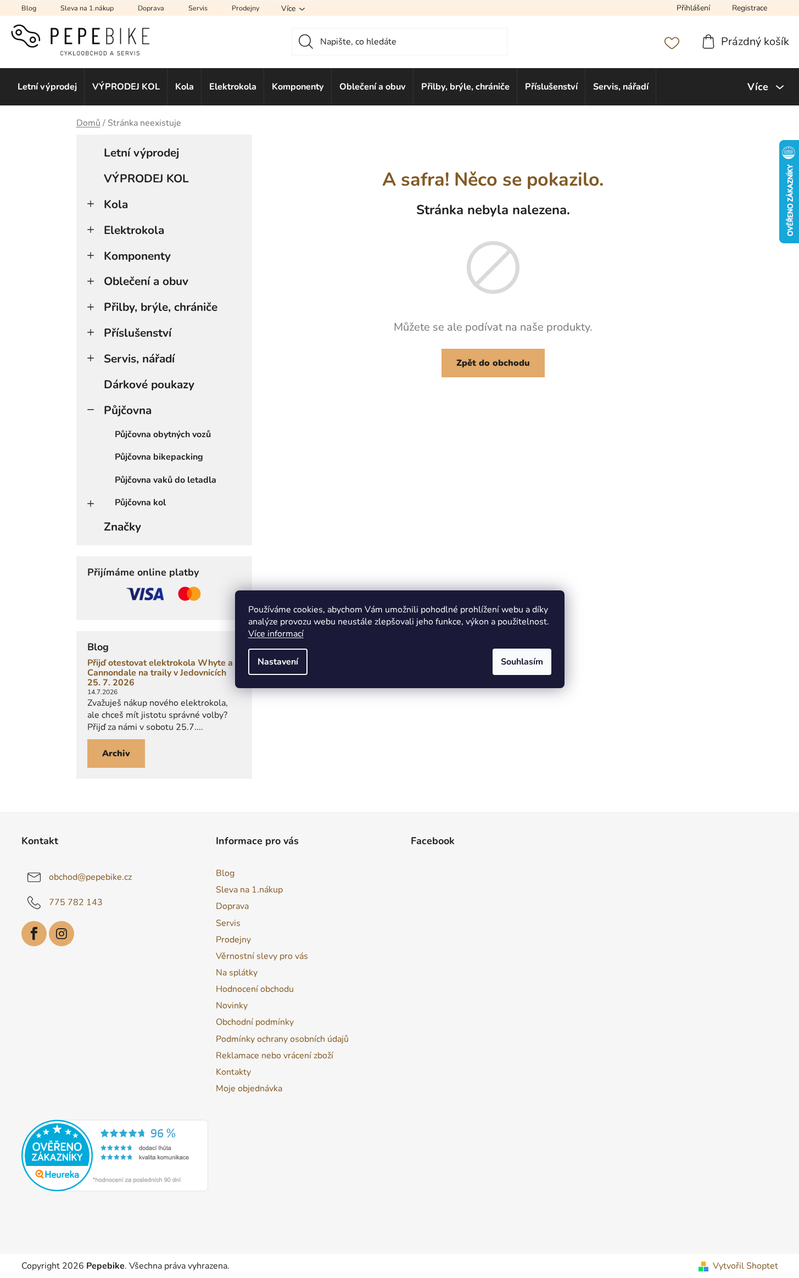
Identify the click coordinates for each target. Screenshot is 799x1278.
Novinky (232, 1006)
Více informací (276, 634)
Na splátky (237, 973)
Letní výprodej (141, 152)
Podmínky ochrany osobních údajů (282, 1039)
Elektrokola (134, 230)
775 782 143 (76, 902)
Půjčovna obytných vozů (163, 434)
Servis (198, 8)
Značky (122, 526)
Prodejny (245, 8)
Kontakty (233, 1072)
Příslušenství (137, 333)
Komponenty (137, 256)
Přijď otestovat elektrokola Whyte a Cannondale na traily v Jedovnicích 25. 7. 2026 (160, 673)
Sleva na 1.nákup (87, 8)
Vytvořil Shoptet (745, 1266)
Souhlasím (522, 662)
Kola (116, 204)
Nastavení (278, 662)
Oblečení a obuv (146, 281)
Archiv (116, 753)
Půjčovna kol (140, 502)
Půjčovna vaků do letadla (165, 480)
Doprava (151, 8)
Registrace (749, 8)
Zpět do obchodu (493, 363)
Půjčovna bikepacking (159, 457)
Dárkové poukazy (149, 384)
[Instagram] (61, 933)
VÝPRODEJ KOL (146, 178)
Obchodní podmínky (255, 1022)
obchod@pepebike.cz (90, 877)
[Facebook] (34, 933)
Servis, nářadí (139, 358)
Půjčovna (128, 410)
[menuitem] (47, 86)
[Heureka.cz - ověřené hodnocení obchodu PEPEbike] (114, 1155)
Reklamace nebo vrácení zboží (274, 1056)
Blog (28, 8)
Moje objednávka (249, 1088)
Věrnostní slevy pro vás (262, 956)
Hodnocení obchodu (255, 989)
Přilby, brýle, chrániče (160, 307)
